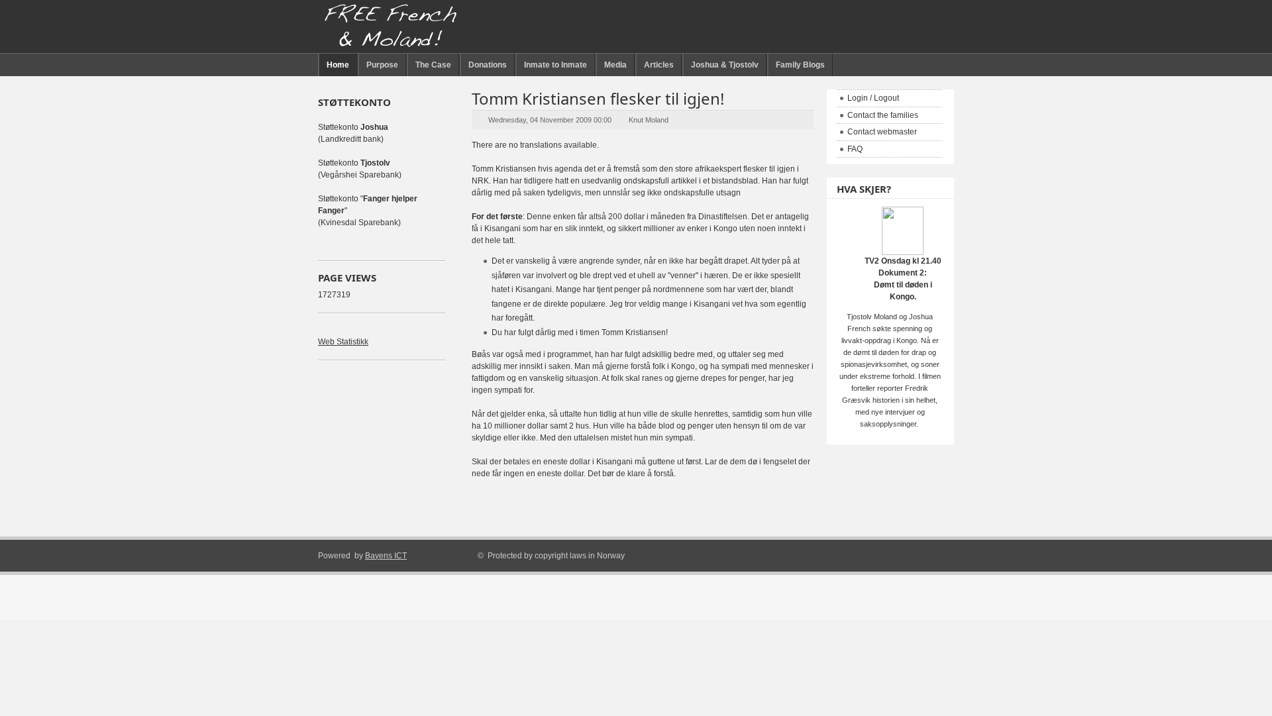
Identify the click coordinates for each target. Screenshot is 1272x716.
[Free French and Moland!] (390, 26)
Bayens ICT (386, 555)
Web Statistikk (343, 341)
